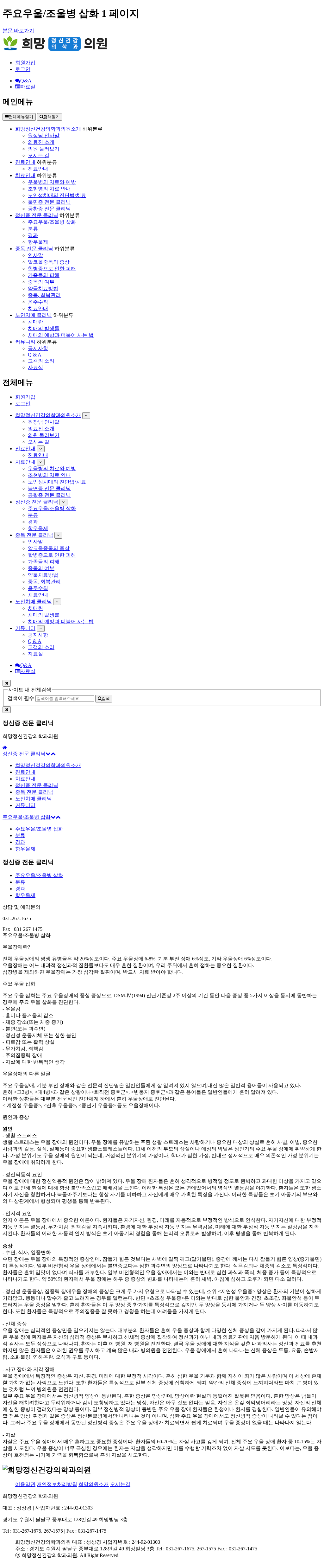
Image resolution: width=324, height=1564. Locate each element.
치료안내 (25, 175)
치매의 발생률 (43, 328)
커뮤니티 (25, 341)
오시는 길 (38, 155)
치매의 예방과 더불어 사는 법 (61, 335)
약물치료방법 (43, 288)
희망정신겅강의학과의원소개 (48, 765)
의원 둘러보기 (43, 148)
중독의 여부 (41, 282)
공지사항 (38, 348)
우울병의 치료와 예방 (52, 182)
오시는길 (120, 1484)
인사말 (35, 255)
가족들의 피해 (43, 275)
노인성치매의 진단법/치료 (57, 195)
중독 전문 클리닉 (34, 248)
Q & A (34, 354)
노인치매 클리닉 (33, 315)
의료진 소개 (41, 142)
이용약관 (25, 1484)
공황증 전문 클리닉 (49, 208)
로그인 (22, 69)
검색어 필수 (21, 698)
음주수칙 (38, 301)
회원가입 (25, 62)
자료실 (35, 367)
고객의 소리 (41, 360)
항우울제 (38, 242)
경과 (33, 235)
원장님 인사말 (43, 135)
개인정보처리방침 (57, 1484)
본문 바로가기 (18, 30)
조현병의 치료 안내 (49, 188)
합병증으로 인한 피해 (52, 268)
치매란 (35, 321)
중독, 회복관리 (44, 295)
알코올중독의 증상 (49, 262)
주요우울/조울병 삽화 (52, 222)
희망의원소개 (93, 1484)
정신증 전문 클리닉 (36, 215)
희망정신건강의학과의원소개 (48, 128)
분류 (33, 228)
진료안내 (25, 162)
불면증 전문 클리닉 (49, 202)
